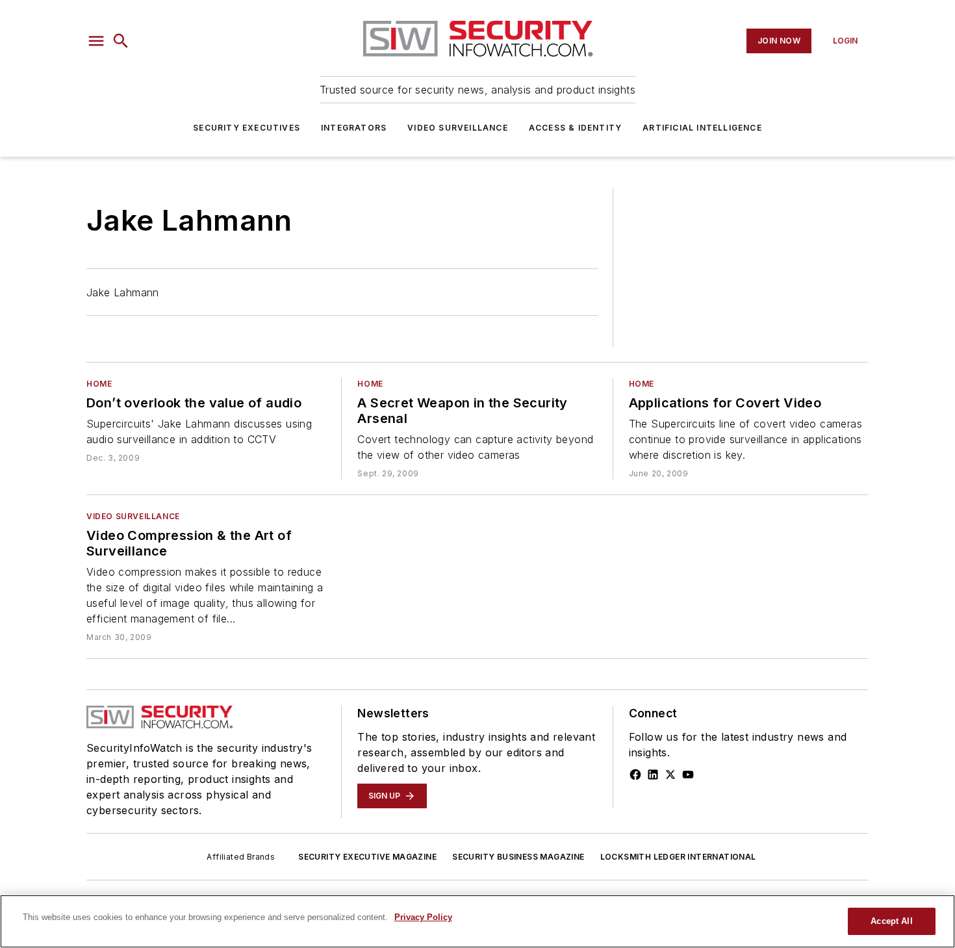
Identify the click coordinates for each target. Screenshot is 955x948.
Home (99, 384)
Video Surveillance (457, 128)
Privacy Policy (423, 917)
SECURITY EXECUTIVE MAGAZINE (367, 857)
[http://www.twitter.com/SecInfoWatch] (670, 774)
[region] (477, 921)
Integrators (354, 128)
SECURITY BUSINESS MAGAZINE (518, 857)
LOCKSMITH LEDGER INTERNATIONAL (678, 857)
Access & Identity (575, 128)
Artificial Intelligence (702, 128)
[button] (96, 41)
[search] (121, 41)
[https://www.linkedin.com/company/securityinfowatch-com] (652, 774)
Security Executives (246, 128)
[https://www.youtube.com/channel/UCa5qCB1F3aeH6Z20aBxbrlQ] (687, 774)
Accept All (891, 921)
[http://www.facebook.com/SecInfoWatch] (635, 774)
